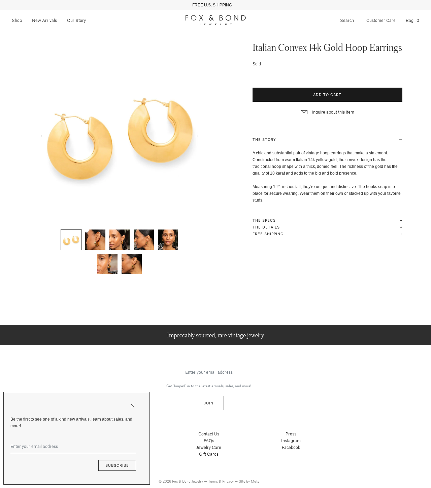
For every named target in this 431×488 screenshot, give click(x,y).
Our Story (76, 20)
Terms (213, 481)
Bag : (412, 20)
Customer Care (381, 20)
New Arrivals (44, 20)
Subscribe (117, 465)
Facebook (291, 447)
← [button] (42, 135)
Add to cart (327, 94)
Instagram (291, 440)
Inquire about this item (332, 112)
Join (208, 403)
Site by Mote (249, 481)
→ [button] (197, 135)
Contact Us (208, 433)
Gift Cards (209, 454)
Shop (17, 20)
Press (291, 433)
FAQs (209, 440)
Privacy (228, 481)
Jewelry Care (208, 447)
